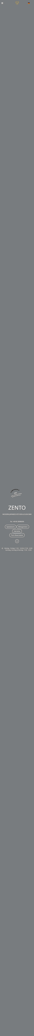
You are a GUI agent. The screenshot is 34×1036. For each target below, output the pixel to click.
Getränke (17, 531)
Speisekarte (11, 527)
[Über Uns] (17, 543)
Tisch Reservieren (17, 535)
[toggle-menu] (2, 3)
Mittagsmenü (22, 527)
